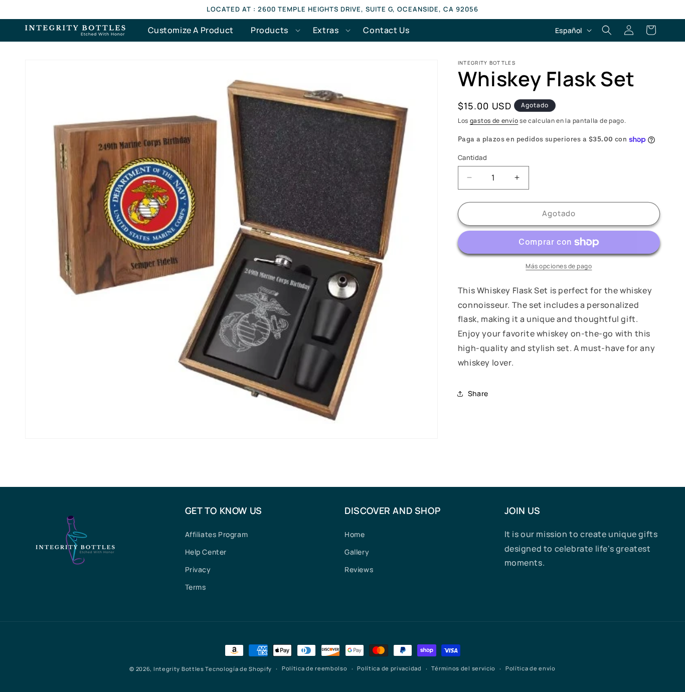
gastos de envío (494, 120)
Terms (195, 587)
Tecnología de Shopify (238, 668)
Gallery (357, 552)
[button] (273, 30)
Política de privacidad (389, 668)
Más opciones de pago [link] (559, 266)
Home (355, 534)
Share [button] (478, 393)
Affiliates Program (216, 534)
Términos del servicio (463, 668)
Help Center (206, 552)
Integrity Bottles (178, 668)
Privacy (198, 569)
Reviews (359, 569)
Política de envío (530, 668)
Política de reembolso (315, 668)
